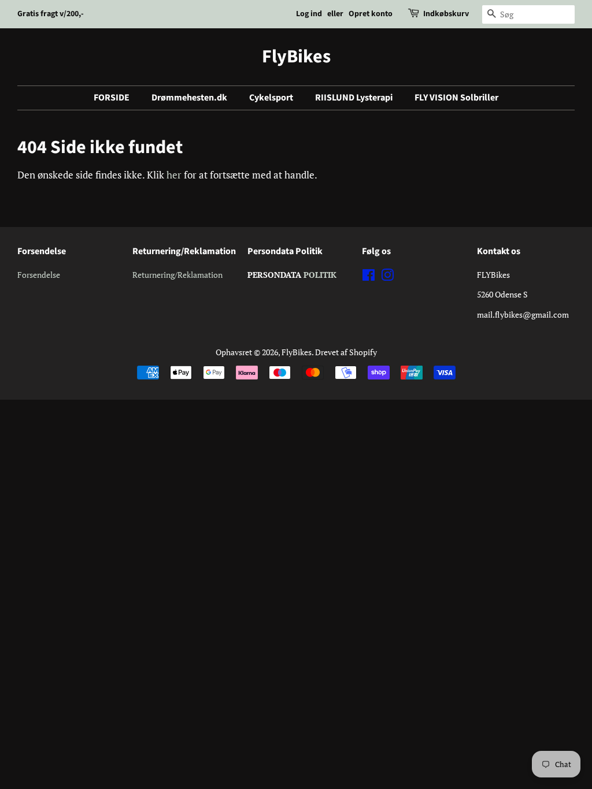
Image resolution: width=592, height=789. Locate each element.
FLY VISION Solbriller (456, 97)
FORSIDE (112, 97)
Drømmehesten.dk (189, 97)
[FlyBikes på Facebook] (368, 276)
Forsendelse (38, 274)
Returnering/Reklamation (177, 274)
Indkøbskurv (446, 14)
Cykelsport (271, 97)
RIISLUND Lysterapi (354, 97)
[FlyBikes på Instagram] (387, 276)
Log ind (309, 14)
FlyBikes (296, 57)
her (174, 174)
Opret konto (371, 14)
